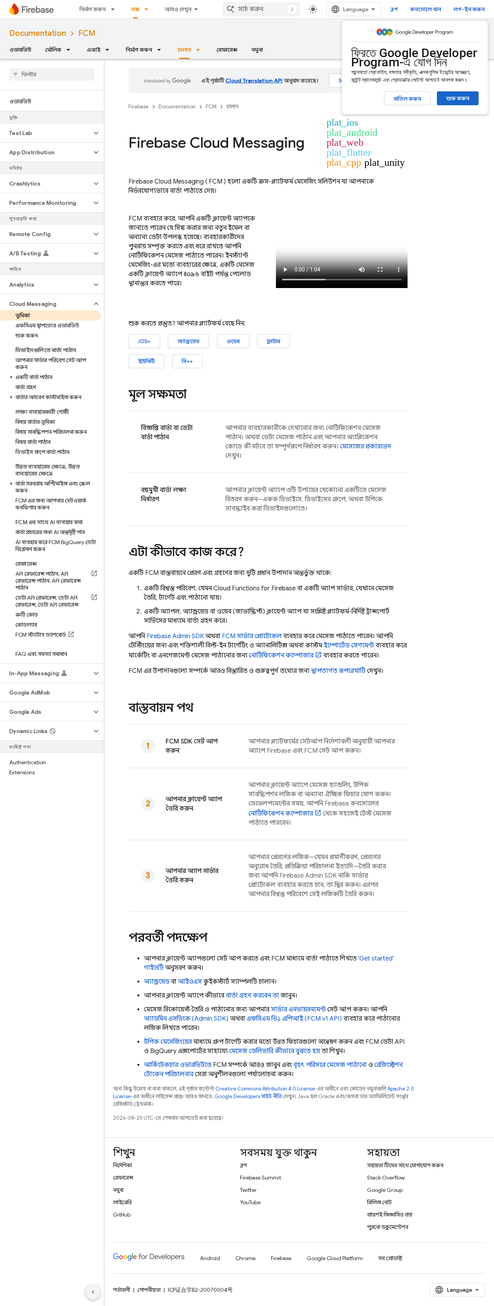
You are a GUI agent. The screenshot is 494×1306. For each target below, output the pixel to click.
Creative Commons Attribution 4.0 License (265, 1088)
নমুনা (257, 49)
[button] (45, 133)
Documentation (37, 33)
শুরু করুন (457, 98)
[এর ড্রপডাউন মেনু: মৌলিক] (70, 49)
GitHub (121, 1214)
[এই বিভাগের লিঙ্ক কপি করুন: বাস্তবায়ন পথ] (201, 708)
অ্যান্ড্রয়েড (189, 341)
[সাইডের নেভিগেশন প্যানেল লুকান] (93, 1292)
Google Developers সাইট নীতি (248, 1096)
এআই (93, 49)
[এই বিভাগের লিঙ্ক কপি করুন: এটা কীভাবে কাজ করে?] (251, 553)
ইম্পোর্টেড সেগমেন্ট (349, 645)
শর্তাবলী (121, 1290)
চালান (184, 49)
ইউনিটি (146, 361)
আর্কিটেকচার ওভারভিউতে (177, 1065)
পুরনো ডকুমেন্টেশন (387, 1226)
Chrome (245, 1258)
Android (210, 1258)
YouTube (250, 1202)
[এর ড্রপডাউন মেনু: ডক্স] (148, 9)
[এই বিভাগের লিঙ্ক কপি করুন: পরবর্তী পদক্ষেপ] (215, 938)
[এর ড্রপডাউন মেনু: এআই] (109, 49)
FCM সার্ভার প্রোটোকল (252, 636)
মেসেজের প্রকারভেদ (365, 446)
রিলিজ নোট (379, 1202)
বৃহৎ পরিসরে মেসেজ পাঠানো (330, 1065)
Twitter (248, 1189)
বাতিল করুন (407, 98)
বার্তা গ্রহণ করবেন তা (252, 995)
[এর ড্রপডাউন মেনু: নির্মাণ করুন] (115, 9)
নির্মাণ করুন (93, 9)
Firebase (139, 106)
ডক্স (135, 9)
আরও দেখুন (178, 9)
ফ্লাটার (273, 341)
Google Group (385, 1189)
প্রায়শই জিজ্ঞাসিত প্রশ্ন (390, 1214)
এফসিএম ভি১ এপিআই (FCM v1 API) (294, 1019)
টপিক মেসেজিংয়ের (168, 1042)
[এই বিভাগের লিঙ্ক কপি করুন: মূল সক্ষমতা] (194, 395)
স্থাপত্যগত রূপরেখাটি (338, 671)
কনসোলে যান (425, 9)
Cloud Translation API (254, 80)
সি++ (187, 361)
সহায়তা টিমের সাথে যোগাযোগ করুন (405, 1165)
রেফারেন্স (227, 49)
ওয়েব (233, 341)
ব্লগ (394, 9)
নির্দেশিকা (122, 1165)
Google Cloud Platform (335, 1258)
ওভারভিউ (20, 49)
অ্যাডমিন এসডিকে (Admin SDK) (186, 1019)
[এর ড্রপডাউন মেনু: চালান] (200, 49)
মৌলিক (53, 49)
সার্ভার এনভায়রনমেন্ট (298, 1009)
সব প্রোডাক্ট (390, 1258)
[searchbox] (52, 74)
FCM (86, 33)
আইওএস (190, 982)
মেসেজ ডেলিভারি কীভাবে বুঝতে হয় (274, 1051)
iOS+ (144, 341)
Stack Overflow (386, 1177)
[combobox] (261, 9)
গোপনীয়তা (149, 1290)
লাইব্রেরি (122, 1202)
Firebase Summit (260, 1177)
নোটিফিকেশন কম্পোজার (281, 655)
